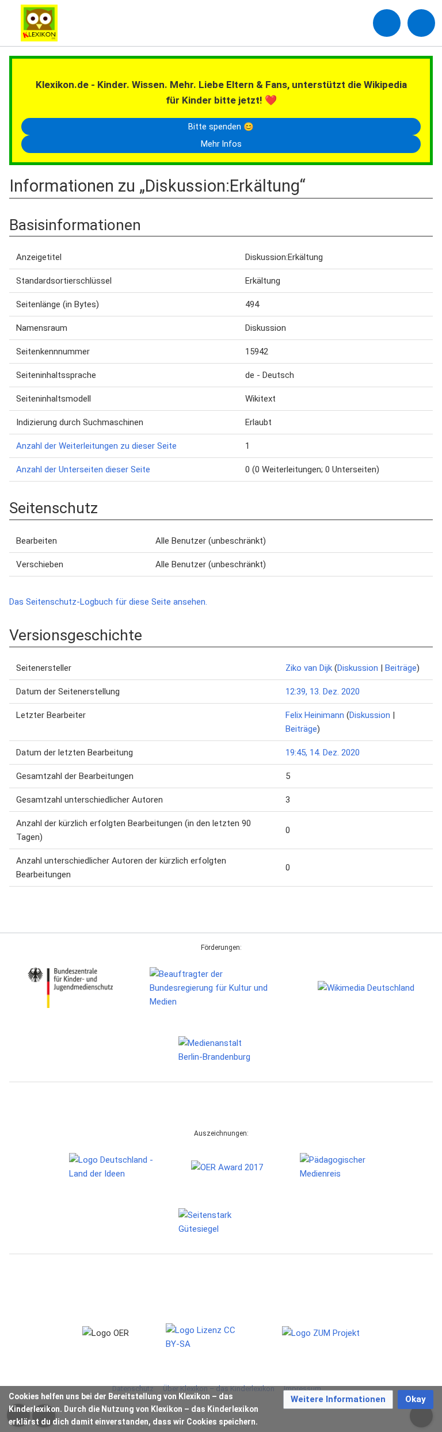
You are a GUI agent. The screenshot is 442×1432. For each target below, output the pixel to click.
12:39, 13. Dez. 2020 (322, 691)
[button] (338, 1399)
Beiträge (401, 668)
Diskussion (357, 668)
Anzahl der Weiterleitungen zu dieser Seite (96, 446)
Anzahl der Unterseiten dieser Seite (83, 469)
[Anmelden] (387, 23)
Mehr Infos (221, 143)
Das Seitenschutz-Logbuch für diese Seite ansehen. (108, 602)
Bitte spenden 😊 (221, 126)
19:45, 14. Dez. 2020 (322, 752)
